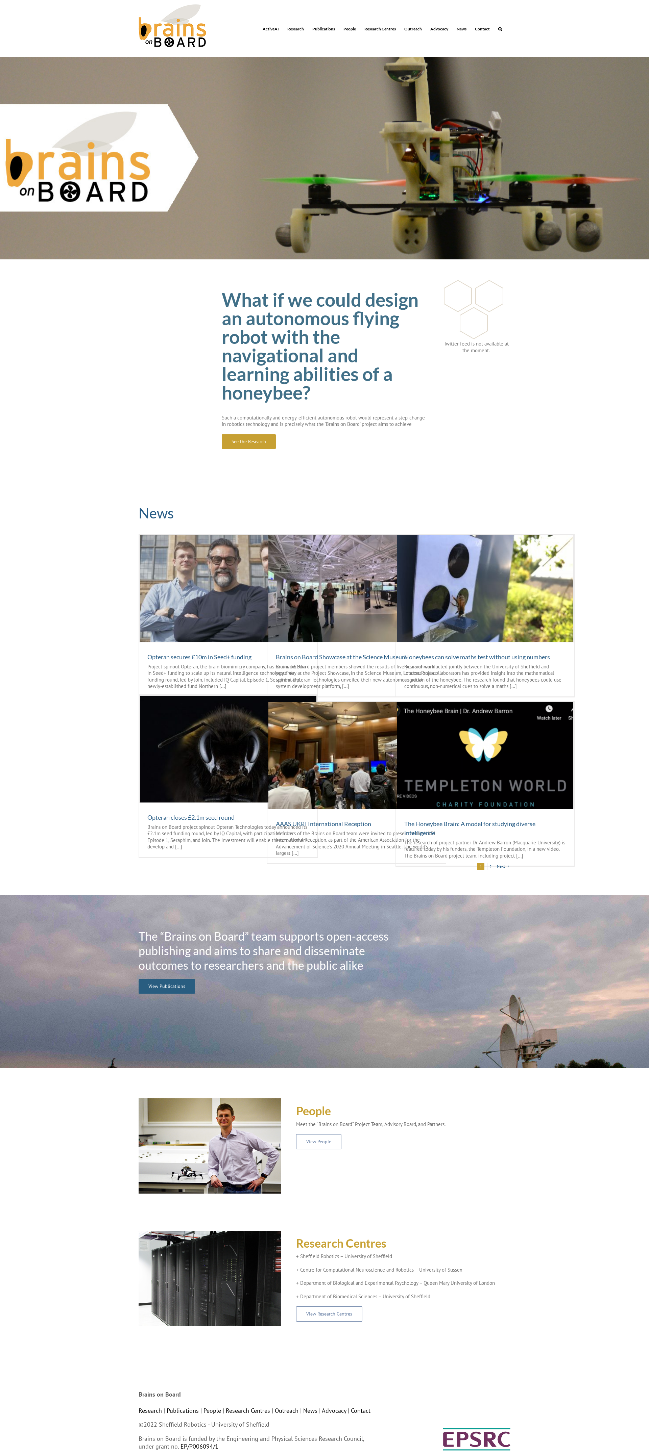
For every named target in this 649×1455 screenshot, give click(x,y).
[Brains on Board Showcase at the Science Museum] (356, 588)
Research (150, 1410)
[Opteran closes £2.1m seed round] (228, 749)
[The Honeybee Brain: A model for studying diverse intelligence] (485, 755)
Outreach (286, 1410)
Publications (183, 1410)
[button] (500, 28)
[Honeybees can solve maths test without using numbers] (485, 588)
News (310, 1410)
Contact (360, 1410)
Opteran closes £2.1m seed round (191, 817)
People (212, 1410)
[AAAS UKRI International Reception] (356, 755)
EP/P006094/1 (199, 1446)
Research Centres (248, 1410)
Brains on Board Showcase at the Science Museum (341, 657)
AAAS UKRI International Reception (323, 823)
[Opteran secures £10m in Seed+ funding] (228, 588)
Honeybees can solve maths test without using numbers (477, 657)
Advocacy (334, 1410)
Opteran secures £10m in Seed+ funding (199, 657)
